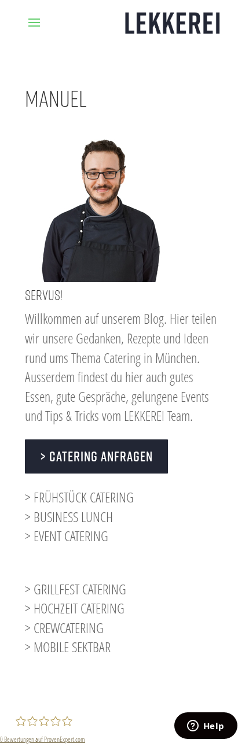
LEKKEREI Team (157, 415)
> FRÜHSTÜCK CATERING (79, 496)
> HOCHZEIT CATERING (74, 607)
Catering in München (150, 357)
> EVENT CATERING (66, 535)
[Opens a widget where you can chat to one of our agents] (205, 726)
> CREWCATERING (64, 627)
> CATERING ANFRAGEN (96, 456)
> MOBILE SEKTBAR (68, 646)
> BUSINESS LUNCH (69, 516)
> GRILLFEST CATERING (75, 588)
